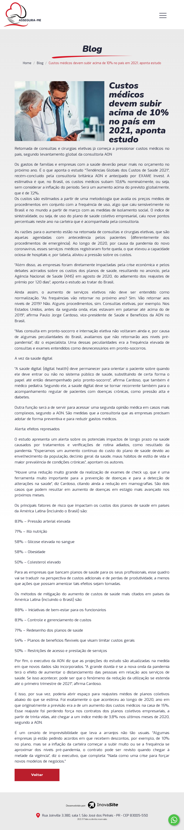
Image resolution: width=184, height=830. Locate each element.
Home (27, 63)
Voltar (37, 774)
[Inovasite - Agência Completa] (92, 805)
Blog (40, 63)
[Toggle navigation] (169, 15)
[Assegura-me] (22, 14)
